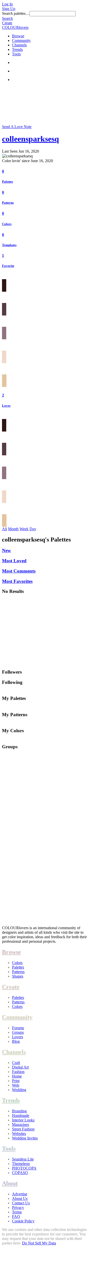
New (6, 550)
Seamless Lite (23, 1159)
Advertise (19, 1194)
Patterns (8, 202)
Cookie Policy (23, 1221)
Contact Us (21, 1203)
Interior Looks (23, 1120)
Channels (19, 45)
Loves (6, 405)
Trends (17, 49)
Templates (9, 245)
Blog (16, 1041)
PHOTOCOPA (24, 1168)
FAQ (16, 1216)
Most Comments (19, 571)
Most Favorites (17, 581)
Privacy (18, 1207)
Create (7, 23)
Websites (19, 1133)
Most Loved (14, 560)
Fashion (18, 1072)
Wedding (19, 1090)
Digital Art (20, 1067)
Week (24, 529)
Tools (16, 54)
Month (13, 529)
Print (16, 1081)
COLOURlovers (15, 27)
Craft (16, 1063)
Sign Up (8, 9)
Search (7, 18)
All (4, 529)
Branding (19, 1111)
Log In (7, 4)
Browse (18, 36)
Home (17, 1076)
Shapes (17, 976)
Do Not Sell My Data (39, 1243)
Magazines (20, 1124)
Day (33, 529)
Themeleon (21, 1164)
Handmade (20, 1115)
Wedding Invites (25, 1138)
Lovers (17, 1037)
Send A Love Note (17, 127)
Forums (18, 1028)
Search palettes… (16, 13)
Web (15, 1085)
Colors (7, 224)
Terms (17, 1212)
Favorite (8, 266)
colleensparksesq (30, 138)
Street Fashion (23, 1129)
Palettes (7, 181)
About (10, 1183)
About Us (20, 1198)
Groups (18, 1032)
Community (21, 40)
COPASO (20, 1173)
